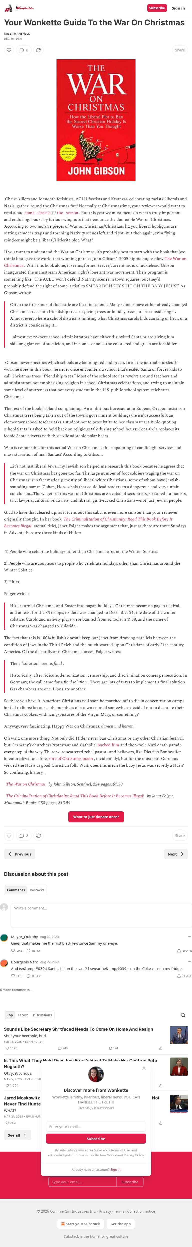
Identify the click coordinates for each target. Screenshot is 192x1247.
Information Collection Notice (94, 1155)
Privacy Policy (134, 1155)
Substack (71, 1236)
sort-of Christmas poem (71, 758)
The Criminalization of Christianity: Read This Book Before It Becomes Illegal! (75, 796)
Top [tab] (10, 1015)
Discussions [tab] (42, 1015)
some (29, 213)
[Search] (183, 1015)
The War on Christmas (26, 784)
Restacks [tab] (37, 890)
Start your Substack (83, 1223)
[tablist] (25, 890)
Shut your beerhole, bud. (25, 1035)
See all (14, 1135)
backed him (108, 745)
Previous (23, 854)
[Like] (9, 50)
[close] (144, 1068)
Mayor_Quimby (24, 936)
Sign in (178, 8)
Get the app (120, 1223)
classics (44, 213)
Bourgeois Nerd (24, 961)
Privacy (105, 1211)
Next (172, 854)
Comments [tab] (16, 890)
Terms (119, 1211)
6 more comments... (16, 990)
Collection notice (141, 1211)
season (72, 213)
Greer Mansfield (17, 33)
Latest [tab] (23, 1015)
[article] (96, 1038)
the (60, 213)
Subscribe (157, 8)
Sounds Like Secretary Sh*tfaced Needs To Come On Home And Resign (78, 1029)
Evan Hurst (34, 1041)
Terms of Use (120, 1150)
